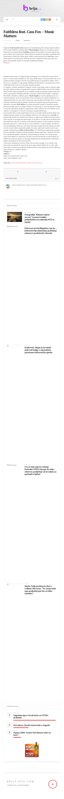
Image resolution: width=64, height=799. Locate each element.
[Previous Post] (18, 172)
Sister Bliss (34, 163)
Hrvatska (27, 345)
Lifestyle (27, 225)
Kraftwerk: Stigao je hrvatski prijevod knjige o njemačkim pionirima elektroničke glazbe (38, 350)
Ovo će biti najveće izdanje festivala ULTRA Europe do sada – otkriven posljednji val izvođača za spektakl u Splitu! (40, 470)
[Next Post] (46, 172)
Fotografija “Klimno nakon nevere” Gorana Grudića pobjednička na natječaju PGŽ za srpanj (39, 218)
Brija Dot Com (20, 781)
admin (18, 40)
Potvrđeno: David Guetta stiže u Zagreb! (31, 725)
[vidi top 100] (32, 750)
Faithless (16, 163)
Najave (15, 722)
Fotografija (28, 212)
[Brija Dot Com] (32, 8)
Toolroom (40, 163)
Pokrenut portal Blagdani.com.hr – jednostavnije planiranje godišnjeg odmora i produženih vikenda (41, 230)
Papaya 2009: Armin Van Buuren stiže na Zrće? (32, 733)
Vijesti (27, 583)
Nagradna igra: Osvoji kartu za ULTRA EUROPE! (30, 716)
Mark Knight (22, 163)
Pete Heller (28, 163)
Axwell (12, 163)
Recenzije (27, 40)
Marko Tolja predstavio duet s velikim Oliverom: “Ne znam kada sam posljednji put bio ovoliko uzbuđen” (40, 590)
